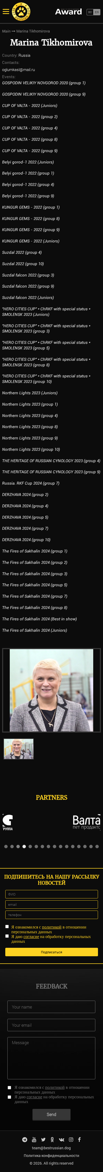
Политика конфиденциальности (51, 1155)
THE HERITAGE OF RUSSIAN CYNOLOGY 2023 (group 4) (51, 460)
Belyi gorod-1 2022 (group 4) (28, 184)
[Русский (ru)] (90, 12)
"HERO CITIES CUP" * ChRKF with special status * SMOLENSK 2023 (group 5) (46, 345)
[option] (51, 690)
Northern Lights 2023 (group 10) (31, 449)
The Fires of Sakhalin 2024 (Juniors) (34, 630)
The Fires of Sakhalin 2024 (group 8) (34, 607)
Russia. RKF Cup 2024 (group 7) (30, 483)
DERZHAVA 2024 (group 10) (26, 539)
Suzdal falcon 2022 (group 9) (28, 286)
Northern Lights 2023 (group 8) (30, 426)
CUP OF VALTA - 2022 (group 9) (30, 150)
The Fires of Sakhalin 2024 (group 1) (34, 551)
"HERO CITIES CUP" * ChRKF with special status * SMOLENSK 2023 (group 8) (46, 362)
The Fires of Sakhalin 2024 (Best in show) (39, 619)
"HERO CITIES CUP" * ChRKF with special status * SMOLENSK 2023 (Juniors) (46, 312)
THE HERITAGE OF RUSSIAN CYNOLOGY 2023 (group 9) (51, 472)
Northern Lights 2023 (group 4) (30, 415)
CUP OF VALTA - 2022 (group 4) (30, 128)
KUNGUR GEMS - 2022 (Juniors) (30, 241)
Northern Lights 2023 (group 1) (30, 404)
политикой (52, 927)
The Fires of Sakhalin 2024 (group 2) (34, 562)
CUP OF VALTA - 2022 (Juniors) (29, 105)
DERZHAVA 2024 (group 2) (25, 494)
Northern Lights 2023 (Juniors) (30, 393)
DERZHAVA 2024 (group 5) (25, 517)
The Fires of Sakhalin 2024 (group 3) (34, 573)
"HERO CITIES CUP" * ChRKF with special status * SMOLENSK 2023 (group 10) (46, 379)
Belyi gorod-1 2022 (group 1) (28, 173)
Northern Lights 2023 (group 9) (30, 438)
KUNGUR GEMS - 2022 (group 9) (31, 229)
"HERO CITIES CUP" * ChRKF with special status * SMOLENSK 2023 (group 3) (46, 329)
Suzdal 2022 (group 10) (23, 263)
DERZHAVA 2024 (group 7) (25, 528)
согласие (31, 936)
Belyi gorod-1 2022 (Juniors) (28, 162)
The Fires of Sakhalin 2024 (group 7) (34, 596)
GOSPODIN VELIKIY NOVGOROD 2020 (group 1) (44, 83)
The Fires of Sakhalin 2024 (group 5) (34, 585)
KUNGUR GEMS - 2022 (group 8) (31, 218)
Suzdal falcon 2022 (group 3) (28, 275)
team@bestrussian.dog (51, 1147)
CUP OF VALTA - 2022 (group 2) (30, 116)
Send (51, 1114)
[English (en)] (96, 12)
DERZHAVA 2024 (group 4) (25, 506)
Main (6, 31)
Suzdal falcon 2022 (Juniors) (28, 297)
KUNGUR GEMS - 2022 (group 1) (31, 207)
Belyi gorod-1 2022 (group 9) (28, 196)
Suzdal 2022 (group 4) (22, 252)
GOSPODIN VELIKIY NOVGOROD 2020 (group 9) (44, 94)
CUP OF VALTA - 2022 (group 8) (30, 139)
